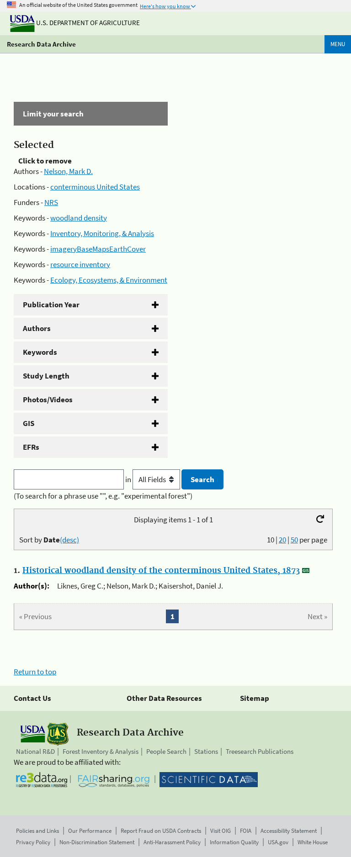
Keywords (40, 352)
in (129, 479)
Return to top (35, 672)
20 (282, 540)
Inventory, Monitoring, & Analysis (102, 233)
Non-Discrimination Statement (96, 842)
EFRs (31, 447)
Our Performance (90, 831)
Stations (206, 751)
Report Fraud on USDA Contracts (161, 831)
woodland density (78, 218)
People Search (166, 751)
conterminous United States (95, 187)
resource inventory (80, 264)
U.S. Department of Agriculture (87, 22)
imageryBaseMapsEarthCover (98, 249)
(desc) (69, 540)
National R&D (35, 751)
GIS (28, 423)
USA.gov (278, 842)
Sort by (49, 540)
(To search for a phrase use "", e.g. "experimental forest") (103, 496)
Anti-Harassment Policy (172, 842)
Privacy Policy (33, 842)
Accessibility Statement (289, 831)
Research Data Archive (41, 44)
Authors (37, 328)
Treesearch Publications (259, 751)
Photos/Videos (48, 399)
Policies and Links (37, 831)
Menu (337, 44)
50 (294, 540)
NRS (51, 202)
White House (313, 842)
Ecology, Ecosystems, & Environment (108, 280)
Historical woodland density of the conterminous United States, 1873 (161, 571)
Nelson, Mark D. (68, 171)
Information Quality (234, 842)
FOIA (245, 831)
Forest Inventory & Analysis (100, 751)
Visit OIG (220, 831)
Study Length (46, 376)
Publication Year (51, 305)
